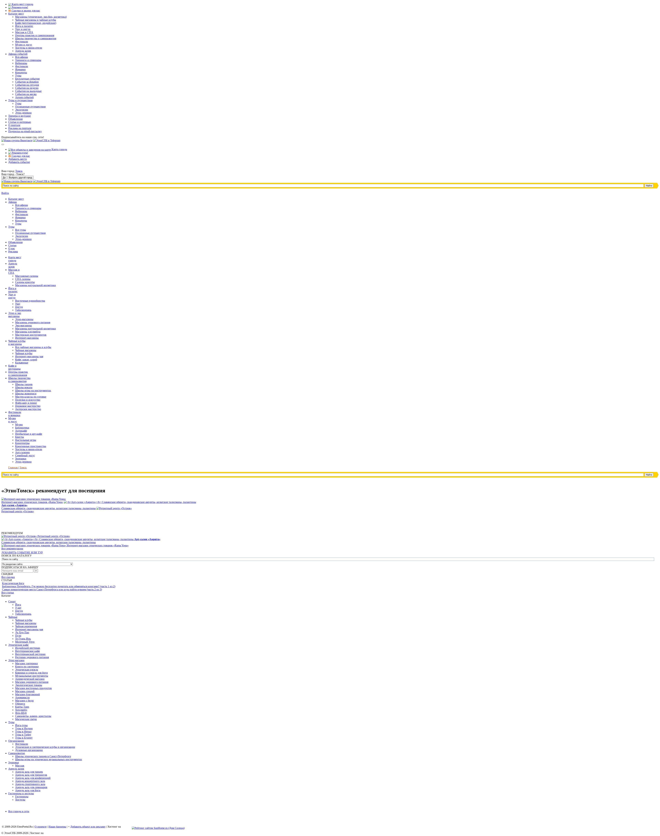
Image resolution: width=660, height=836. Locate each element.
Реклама (13, 251)
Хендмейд (21, 709)
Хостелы (20, 799)
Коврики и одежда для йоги (31, 672)
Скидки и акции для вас (25, 10)
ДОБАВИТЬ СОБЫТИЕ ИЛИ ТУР (22, 552)
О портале (14, 125)
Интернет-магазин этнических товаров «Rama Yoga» (98, 545)
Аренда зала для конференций (33, 777)
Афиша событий (18, 53)
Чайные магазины (25, 623)
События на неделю (26, 88)
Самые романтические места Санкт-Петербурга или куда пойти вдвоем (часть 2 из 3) (52, 589)
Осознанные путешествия (30, 106)
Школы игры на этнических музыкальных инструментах (48, 759)
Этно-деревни (23, 112)
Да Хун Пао (22, 632)
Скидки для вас (20, 155)
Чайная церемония (26, 626)
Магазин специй (25, 691)
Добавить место (17, 159)
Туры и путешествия (20, 100)
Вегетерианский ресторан (30, 654)
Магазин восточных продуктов (33, 688)
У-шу (18, 607)
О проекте (41, 826)
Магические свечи (26, 719)
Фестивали (21, 41)
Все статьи (7, 592)
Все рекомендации (12, 548)
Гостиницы (21, 796)
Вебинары (21, 63)
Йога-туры (21, 725)
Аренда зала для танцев (29, 771)
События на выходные (28, 91)
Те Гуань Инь (23, 638)
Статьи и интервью (19, 122)
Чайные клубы (23, 620)
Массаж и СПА (24, 32)
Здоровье (13, 762)
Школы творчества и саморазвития (35, 38)
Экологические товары (28, 685)
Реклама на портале (19, 128)
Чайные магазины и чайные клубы (35, 19)
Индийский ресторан (27, 647)
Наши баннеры (57, 826)
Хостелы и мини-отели (28, 47)
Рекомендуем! (19, 7)
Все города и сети (18, 811)
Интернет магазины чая (29, 629)
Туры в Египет (23, 737)
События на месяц (26, 94)
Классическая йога (13, 583)
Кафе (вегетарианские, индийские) (35, 22)
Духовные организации (29, 750)
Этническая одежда (26, 669)
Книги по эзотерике (27, 666)
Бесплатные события (27, 78)
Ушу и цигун (22, 29)
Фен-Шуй (21, 712)
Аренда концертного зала (30, 781)
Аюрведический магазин (30, 678)
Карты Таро (22, 706)
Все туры (20, 229)
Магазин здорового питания (31, 682)
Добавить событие (19, 162)
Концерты (21, 72)
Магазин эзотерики (26, 663)
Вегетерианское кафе (27, 651)
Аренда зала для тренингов (31, 774)
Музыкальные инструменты (31, 675)
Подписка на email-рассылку (25, 131)
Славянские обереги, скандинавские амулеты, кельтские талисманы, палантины (80, 541)
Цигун (19, 610)
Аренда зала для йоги (27, 790)
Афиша (12, 202)
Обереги (20, 703)
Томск (19, 171)
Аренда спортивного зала (30, 784)
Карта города (59, 149)
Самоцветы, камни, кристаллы (33, 716)
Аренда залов (23, 50)
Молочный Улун (25, 641)
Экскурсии (21, 109)
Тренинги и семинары (28, 60)
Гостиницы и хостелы (21, 793)
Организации (16, 740)
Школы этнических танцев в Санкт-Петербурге (43, 756)
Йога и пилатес (24, 26)
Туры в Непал (23, 731)
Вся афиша (21, 57)
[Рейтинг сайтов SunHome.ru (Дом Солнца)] (158, 828)
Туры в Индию (24, 728)
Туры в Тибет (23, 734)
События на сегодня (27, 84)
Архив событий (24, 97)
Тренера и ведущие (19, 115)
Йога (18, 604)
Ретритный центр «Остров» (53, 536)
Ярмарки (20, 69)
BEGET (126, 826)
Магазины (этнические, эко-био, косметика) (41, 16)
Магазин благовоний (27, 694)
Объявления (15, 118)
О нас (11, 248)
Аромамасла (22, 697)
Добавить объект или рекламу (88, 826)
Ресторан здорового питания (32, 657)
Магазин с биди (24, 700)
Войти (5, 193)
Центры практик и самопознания (34, 35)
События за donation (27, 81)
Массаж (19, 765)
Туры (18, 75)
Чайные (12, 617)
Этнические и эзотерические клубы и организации (45, 747)
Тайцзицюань (23, 613)
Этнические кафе (18, 644)
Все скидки (8, 577)
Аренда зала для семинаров (31, 787)
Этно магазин (16, 660)
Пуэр (18, 635)
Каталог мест (16, 13)
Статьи (12, 245)
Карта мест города (22, 4)
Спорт (12, 601)
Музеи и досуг (23, 44)
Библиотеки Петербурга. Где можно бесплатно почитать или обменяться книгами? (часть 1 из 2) (58, 586)
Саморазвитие (16, 753)
